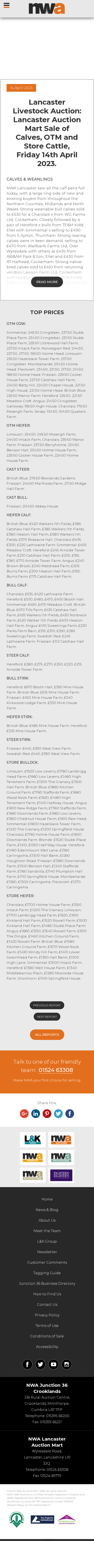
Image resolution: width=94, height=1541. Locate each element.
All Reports (47, 1034)
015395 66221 (51, 1422)
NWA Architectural (33, 1175)
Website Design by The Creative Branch (29, 1505)
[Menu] (7, 4)
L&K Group (33, 1139)
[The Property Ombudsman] (53, 1519)
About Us (47, 1220)
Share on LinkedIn (35, 1113)
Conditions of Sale (47, 1336)
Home (47, 1199)
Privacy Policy (47, 1315)
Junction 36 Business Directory (47, 1283)
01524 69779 (50, 1476)
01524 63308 (56, 1070)
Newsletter (47, 1252)
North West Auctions (47, 8)
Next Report (47, 1016)
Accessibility (47, 1347)
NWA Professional (61, 1157)
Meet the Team (47, 1231)
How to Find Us (47, 1294)
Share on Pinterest (47, 1113)
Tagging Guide (47, 1273)
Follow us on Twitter (40, 1364)
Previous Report (47, 1005)
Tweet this (58, 1113)
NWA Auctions (61, 1139)
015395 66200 (57, 1416)
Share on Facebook (69, 1113)
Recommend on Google (24, 1113)
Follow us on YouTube (53, 1364)
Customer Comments (47, 1262)
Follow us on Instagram (66, 1364)
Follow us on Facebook (27, 1364)
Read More (47, 282)
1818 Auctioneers (61, 1175)
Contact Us (47, 1305)
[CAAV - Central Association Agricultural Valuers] (16, 1519)
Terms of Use (47, 1326)
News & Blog (47, 1210)
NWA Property (33, 1157)
